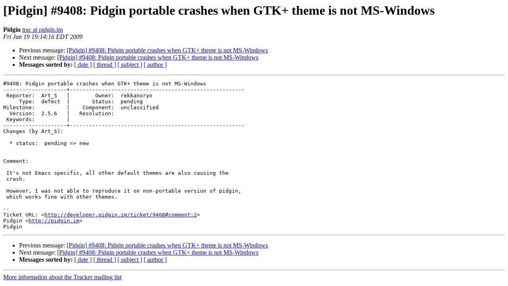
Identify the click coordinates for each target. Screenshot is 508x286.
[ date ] (83, 64)
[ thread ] (104, 64)
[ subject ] (129, 64)
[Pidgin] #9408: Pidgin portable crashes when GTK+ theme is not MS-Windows (167, 50)
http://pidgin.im (54, 221)
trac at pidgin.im (42, 29)
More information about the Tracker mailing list (62, 277)
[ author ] (155, 64)
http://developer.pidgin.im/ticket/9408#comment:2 (120, 215)
